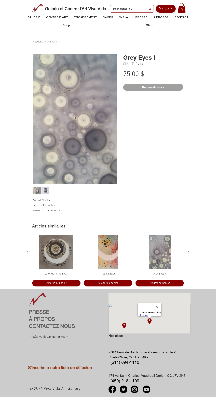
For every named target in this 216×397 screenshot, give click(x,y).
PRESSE (39, 312)
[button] (182, 8)
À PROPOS (42, 319)
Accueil (37, 41)
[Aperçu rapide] (56, 252)
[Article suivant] (189, 252)
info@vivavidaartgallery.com (48, 337)
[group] (108, 261)
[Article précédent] (27, 252)
